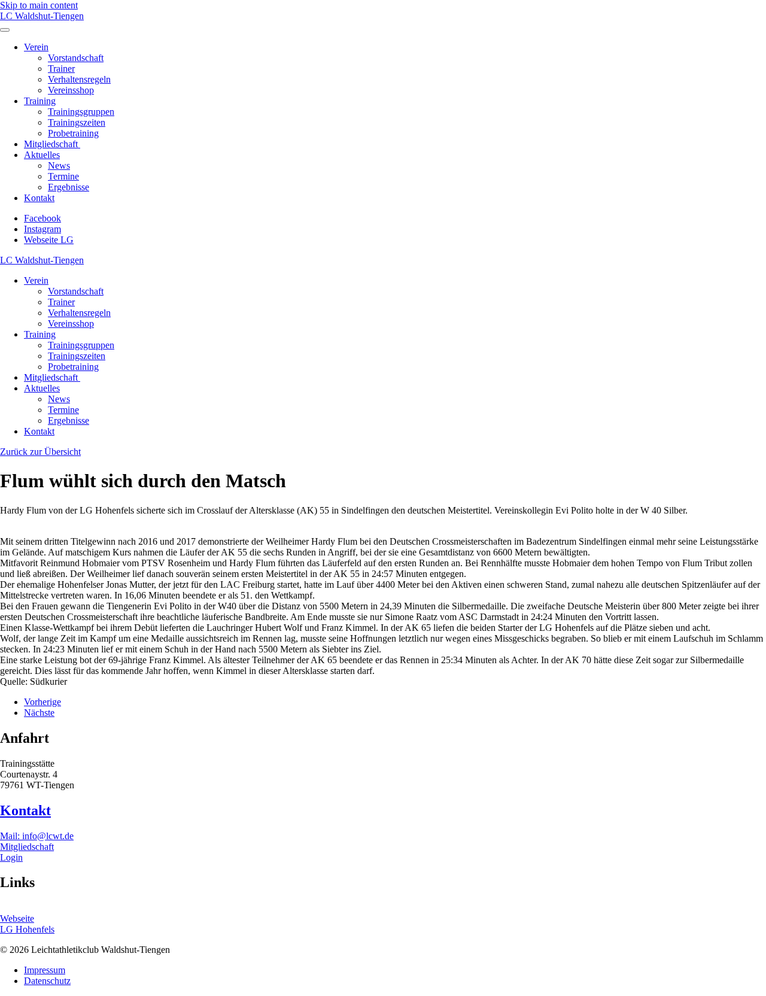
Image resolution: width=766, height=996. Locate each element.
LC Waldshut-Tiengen (42, 16)
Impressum (44, 970)
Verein (36, 47)
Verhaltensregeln (79, 79)
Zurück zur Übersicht (40, 452)
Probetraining (73, 133)
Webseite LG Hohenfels (27, 923)
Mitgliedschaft (52, 144)
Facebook (42, 218)
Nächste (39, 712)
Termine (63, 176)
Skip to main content (39, 5)
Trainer (61, 68)
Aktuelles (42, 155)
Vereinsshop (71, 90)
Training (40, 101)
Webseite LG (49, 240)
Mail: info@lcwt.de (37, 836)
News (59, 165)
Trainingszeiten (76, 122)
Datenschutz (47, 981)
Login (11, 857)
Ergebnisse (68, 187)
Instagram (42, 229)
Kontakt (39, 198)
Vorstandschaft (76, 58)
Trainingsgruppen (81, 112)
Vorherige (42, 702)
